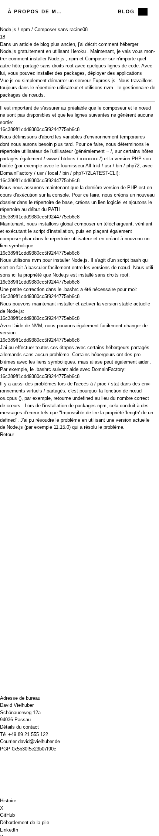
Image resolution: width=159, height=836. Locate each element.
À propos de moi (35, 11)
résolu (90, 427)
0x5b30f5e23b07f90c (34, 749)
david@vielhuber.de (39, 741)
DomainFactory (16, 173)
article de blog (34, 44)
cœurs (13, 405)
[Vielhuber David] (77, 12)
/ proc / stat (106, 384)
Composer (96, 58)
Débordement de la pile (24, 822)
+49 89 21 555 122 (28, 734)
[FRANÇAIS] (143, 12)
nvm (108, 87)
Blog (126, 11)
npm (73, 58)
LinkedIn (9, 830)
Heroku (78, 51)
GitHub (7, 815)
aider (143, 362)
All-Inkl (92, 165)
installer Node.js (47, 58)
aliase (96, 362)
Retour (7, 434)
